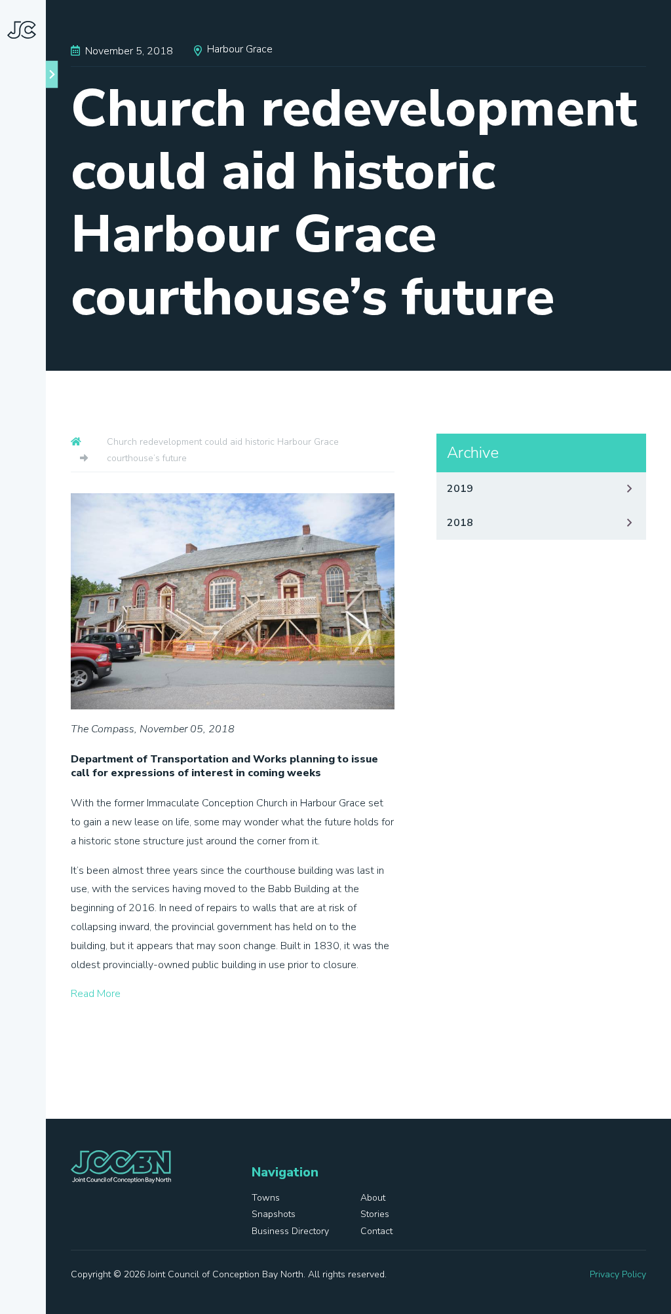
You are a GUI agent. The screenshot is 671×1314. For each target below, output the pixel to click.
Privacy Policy (618, 1274)
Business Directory (30, 673)
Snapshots (33, 566)
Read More (96, 993)
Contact (27, 730)
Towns (42, 489)
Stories (25, 615)
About (41, 519)
